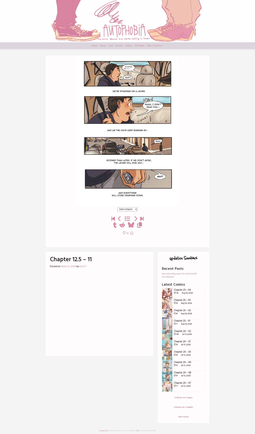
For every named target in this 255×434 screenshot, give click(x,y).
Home (95, 46)
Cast (111, 46)
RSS (137, 430)
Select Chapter (154, 46)
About (103, 46)
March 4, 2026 (68, 266)
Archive (119, 46)
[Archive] (127, 219)
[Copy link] (139, 225)
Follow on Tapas (184, 397)
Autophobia (103, 430)
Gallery (128, 46)
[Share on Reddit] (122, 225)
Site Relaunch (168, 277)
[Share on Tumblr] (114, 225)
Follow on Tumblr (183, 407)
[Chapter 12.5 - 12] (135, 219)
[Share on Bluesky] (131, 225)
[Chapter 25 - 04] (142, 219)
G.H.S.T (83, 266)
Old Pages (139, 46)
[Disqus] (99, 313)
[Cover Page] (113, 219)
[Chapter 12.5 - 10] (119, 219)
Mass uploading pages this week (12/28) (179, 274)
